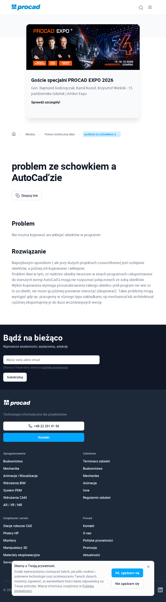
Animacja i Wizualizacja (20, 476)
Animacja (90, 483)
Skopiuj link (29, 195)
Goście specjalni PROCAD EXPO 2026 (72, 80)
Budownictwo (13, 461)
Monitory (9, 540)
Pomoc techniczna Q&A (60, 134)
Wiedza (30, 134)
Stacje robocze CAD (17, 526)
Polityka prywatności (98, 540)
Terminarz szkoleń (96, 461)
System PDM (12, 490)
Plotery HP (11, 533)
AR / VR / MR (12, 505)
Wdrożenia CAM (15, 497)
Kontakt (43, 437)
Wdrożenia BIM (14, 483)
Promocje (90, 547)
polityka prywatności (55, 367)
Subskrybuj (15, 377)
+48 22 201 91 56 (46, 426)
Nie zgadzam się (127, 583)
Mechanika (11, 468)
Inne (86, 490)
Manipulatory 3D (15, 547)
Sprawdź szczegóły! (45, 102)
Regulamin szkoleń (97, 497)
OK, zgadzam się (127, 573)
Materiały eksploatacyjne (21, 555)
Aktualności (91, 555)
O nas (87, 533)
